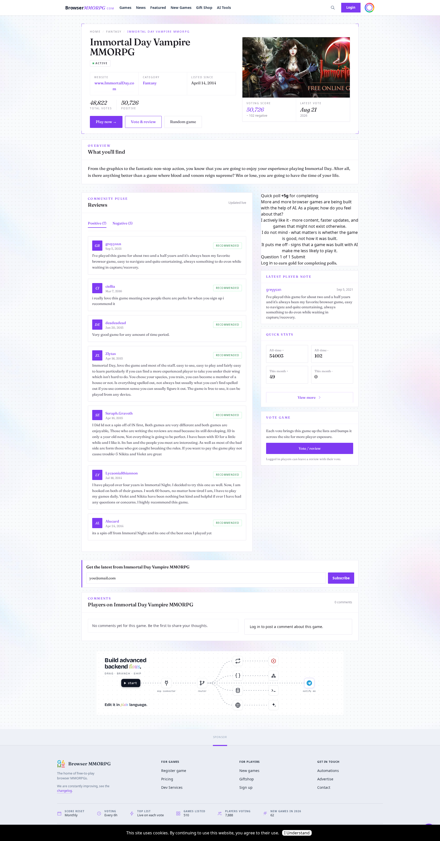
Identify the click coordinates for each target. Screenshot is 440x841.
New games (249, 770)
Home (95, 31)
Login (350, 7)
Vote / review (310, 448)
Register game (173, 770)
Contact (323, 787)
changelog (64, 791)
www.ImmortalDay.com (114, 86)
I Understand (297, 833)
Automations (328, 770)
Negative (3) (123, 223)
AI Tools (224, 7)
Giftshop (246, 779)
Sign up (246, 787)
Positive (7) (97, 223)
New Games (181, 7)
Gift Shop (204, 7)
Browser (89, 8)
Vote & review (143, 121)
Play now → (106, 121)
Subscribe (341, 578)
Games (125, 7)
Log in (267, 263)
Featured (158, 7)
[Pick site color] (369, 7)
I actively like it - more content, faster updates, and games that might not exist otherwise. (309, 223)
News (141, 7)
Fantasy (113, 31)
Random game (183, 121)
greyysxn (113, 244)
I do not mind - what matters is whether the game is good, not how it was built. (310, 235)
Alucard (112, 521)
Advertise (325, 779)
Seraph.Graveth (119, 413)
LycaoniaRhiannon (121, 473)
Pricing (167, 779)
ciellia (110, 286)
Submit (298, 257)
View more (306, 397)
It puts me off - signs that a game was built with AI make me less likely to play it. (310, 247)
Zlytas (110, 353)
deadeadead (115, 323)
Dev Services (172, 787)
